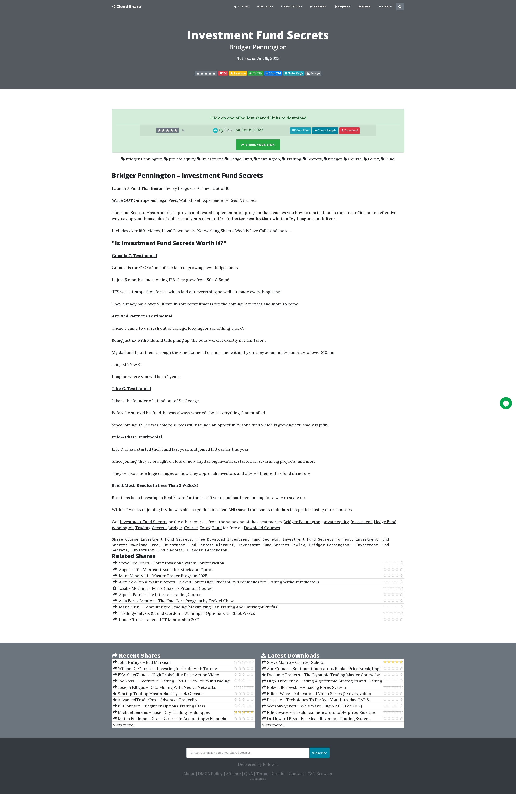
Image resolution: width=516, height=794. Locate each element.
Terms (262, 773)
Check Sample (326, 130)
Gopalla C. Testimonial (134, 255)
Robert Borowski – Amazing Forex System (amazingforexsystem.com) (304, 687)
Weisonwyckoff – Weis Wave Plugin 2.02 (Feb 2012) (314, 705)
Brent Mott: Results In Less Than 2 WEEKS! (155, 485)
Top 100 (243, 6)
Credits (279, 773)
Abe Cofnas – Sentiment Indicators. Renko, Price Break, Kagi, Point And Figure (321, 668)
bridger (335, 158)
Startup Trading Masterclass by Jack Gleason (160, 693)
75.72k (257, 73)
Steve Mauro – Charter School (295, 662)
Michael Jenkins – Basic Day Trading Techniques (163, 712)
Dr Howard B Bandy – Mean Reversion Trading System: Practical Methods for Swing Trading (316, 718)
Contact (296, 773)
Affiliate (233, 773)
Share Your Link (259, 145)
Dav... (229, 130)
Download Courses (262, 527)
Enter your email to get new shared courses (221, 752)
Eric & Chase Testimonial (137, 436)
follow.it (270, 764)
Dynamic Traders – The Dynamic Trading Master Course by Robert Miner (321, 674)
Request (344, 6)
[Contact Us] (506, 403)
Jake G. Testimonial (131, 388)
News (365, 6)
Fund (390, 158)
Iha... (246, 58)
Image (315, 73)
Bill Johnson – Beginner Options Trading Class (161, 705)
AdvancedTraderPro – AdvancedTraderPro (158, 699)
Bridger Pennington (258, 47)
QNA (248, 773)
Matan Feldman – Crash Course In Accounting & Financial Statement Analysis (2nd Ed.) (170, 718)
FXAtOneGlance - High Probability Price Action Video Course (166, 674)
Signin (386, 6)
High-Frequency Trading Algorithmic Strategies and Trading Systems (322, 681)
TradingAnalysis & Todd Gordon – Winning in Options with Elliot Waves (186, 613)
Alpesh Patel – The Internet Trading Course (159, 594)
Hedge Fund (240, 158)
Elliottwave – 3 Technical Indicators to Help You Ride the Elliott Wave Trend (318, 712)
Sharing (320, 6)
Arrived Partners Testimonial (142, 315)
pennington (269, 158)
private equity (182, 158)
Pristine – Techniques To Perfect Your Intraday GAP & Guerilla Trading (315, 699)
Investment (212, 158)
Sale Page (295, 73)
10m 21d (274, 73)
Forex (373, 158)
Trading (293, 158)
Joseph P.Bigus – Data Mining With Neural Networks (166, 687)
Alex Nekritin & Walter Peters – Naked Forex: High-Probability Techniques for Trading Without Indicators (218, 581)
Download (351, 130)
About (189, 773)
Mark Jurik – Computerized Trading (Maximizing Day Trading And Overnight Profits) (197, 606)
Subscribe (319, 753)
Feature (266, 6)
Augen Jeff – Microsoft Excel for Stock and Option (165, 569)
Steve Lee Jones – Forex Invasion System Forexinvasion (170, 563)
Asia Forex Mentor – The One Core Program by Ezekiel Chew (175, 600)
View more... (124, 724)
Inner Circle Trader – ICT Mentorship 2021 (158, 619)
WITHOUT (122, 200)
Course (355, 158)
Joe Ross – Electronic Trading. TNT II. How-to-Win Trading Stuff (171, 681)
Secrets (314, 158)
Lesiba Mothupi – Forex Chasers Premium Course (164, 588)
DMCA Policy (210, 773)
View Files (302, 130)
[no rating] (206, 73)
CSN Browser (320, 773)
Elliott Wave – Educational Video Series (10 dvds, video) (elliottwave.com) (316, 693)
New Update (292, 6)
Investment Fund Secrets (143, 521)
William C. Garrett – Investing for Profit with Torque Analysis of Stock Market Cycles (165, 668)
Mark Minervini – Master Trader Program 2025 (162, 575)
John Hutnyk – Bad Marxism (144, 662)
